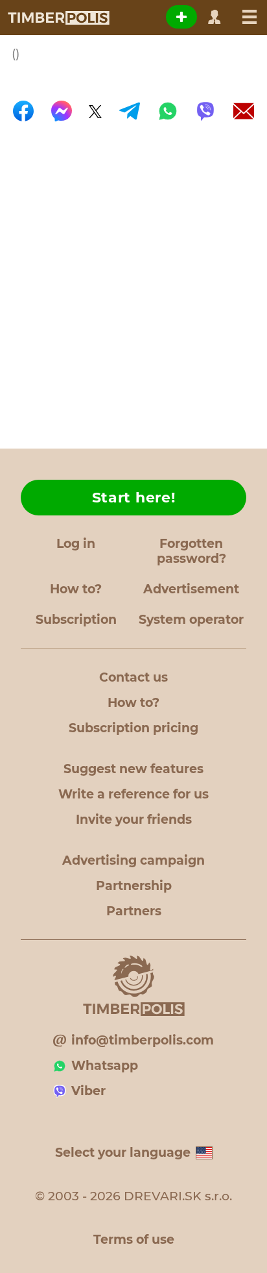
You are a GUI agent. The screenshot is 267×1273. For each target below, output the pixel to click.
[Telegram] (129, 111)
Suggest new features (133, 768)
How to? (76, 589)
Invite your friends (134, 819)
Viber (88, 1090)
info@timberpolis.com (142, 1040)
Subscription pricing (133, 728)
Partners (133, 911)
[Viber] (205, 111)
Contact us (133, 677)
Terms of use (133, 1239)
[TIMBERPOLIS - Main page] (58, 17)
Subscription (76, 619)
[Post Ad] (181, 17)
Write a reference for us (133, 794)
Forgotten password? (191, 551)
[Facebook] (23, 111)
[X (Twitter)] (95, 111)
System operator (191, 619)
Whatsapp (104, 1065)
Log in (75, 543)
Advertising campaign (133, 860)
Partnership (134, 885)
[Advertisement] (133, 278)
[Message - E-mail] (243, 111)
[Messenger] (61, 111)
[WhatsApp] (167, 111)
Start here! (134, 497)
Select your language (123, 1152)
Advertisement (191, 589)
